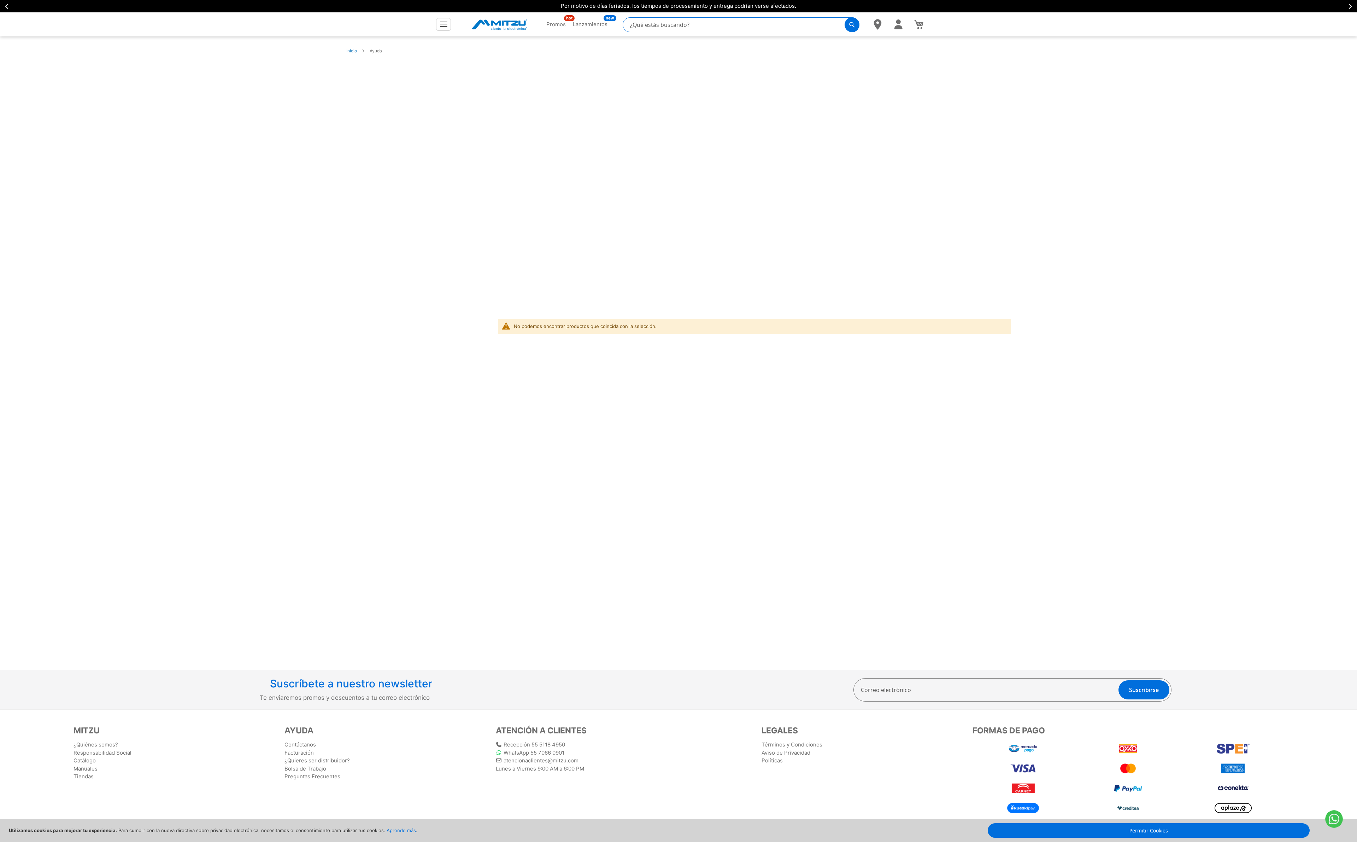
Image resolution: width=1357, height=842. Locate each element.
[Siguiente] (1350, 6)
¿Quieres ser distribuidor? (317, 760)
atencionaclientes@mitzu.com (541, 760)
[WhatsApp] (1334, 819)
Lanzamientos (590, 24)
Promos (556, 24)
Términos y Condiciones (792, 744)
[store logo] (499, 24)
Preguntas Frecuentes (312, 776)
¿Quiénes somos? (96, 744)
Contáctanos (300, 744)
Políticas (772, 760)
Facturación (299, 752)
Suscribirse (1144, 690)
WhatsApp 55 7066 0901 (534, 752)
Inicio (351, 50)
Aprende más (401, 830)
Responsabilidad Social (102, 752)
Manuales (86, 768)
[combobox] (741, 24)
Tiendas (84, 776)
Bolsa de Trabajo (305, 768)
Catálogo (85, 760)
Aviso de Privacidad (786, 752)
